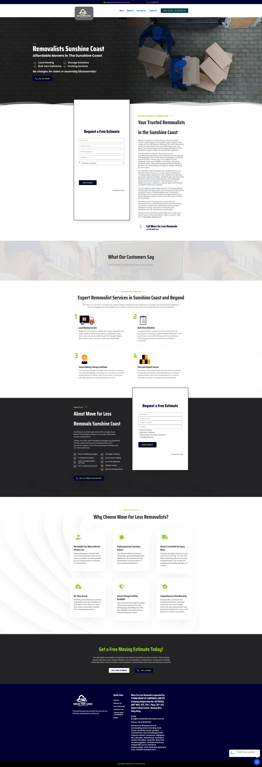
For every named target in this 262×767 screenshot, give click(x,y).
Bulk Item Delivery (147, 432)
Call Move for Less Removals (161, 226)
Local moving (145, 430)
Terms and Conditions (118, 713)
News (115, 718)
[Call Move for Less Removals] (141, 226)
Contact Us (153, 10)
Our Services (141, 10)
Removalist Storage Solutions (152, 435)
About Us (130, 10)
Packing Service (147, 437)
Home (121, 10)
